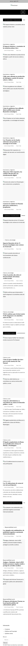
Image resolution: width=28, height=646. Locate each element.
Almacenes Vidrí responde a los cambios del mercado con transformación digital (12, 173)
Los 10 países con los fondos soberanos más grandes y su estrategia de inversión (11, 141)
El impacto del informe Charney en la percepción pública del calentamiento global (13, 602)
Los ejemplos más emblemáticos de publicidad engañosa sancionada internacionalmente (13, 532)
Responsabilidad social (11, 527)
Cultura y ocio (6, 357)
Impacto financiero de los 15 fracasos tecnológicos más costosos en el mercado (13, 244)
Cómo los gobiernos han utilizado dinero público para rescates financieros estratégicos (13, 109)
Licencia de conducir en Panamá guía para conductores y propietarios (13, 205)
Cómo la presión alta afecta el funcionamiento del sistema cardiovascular (12, 276)
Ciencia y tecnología (10, 240)
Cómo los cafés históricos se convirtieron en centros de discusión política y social (14, 402)
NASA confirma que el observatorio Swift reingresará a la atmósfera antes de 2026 (14, 315)
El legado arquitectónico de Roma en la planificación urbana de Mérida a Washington (13, 443)
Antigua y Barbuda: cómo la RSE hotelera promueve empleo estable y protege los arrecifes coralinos (14, 563)
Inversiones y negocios (9, 44)
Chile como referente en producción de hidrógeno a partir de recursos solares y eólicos (14, 78)
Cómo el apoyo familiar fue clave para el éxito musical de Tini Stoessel (13, 361)
